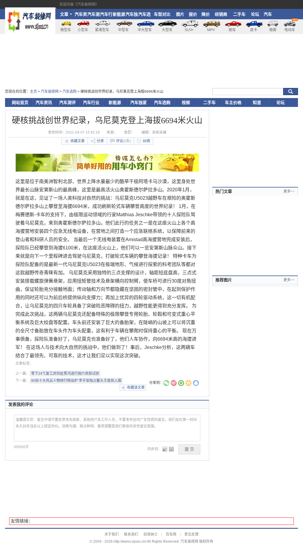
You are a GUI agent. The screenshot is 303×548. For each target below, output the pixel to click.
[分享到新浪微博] (174, 383)
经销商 (221, 14)
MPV (211, 30)
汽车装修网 (50, 91)
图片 (180, 14)
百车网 (171, 534)
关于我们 (111, 534)
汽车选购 (144, 15)
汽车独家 (131, 15)
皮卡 (253, 30)
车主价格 (233, 102)
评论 (123, 141)
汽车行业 (106, 15)
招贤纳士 (151, 534)
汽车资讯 (81, 15)
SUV (188, 30)
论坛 (255, 14)
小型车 (83, 30)
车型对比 (162, 14)
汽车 (268, 14)
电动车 (289, 30)
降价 (206, 14)
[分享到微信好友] (166, 383)
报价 (193, 14)
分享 (100, 141)
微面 (272, 30)
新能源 (119, 14)
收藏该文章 (136, 387)
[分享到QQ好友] (196, 383)
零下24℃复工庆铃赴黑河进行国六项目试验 (65, 373)
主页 (33, 91)
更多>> (289, 191)
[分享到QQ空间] (188, 383)
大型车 (167, 30)
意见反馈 (191, 534)
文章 (64, 14)
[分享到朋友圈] (181, 383)
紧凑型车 (102, 30)
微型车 (65, 30)
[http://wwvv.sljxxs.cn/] (30, 10)
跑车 (232, 30)
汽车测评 (93, 15)
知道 (257, 102)
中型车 (123, 30)
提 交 (189, 449)
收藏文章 (77, 141)
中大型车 (145, 30)
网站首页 (20, 102)
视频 (186, 102)
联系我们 (131, 534)
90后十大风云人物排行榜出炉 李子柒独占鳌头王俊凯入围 (76, 381)
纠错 (146, 141)
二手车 (239, 14)
